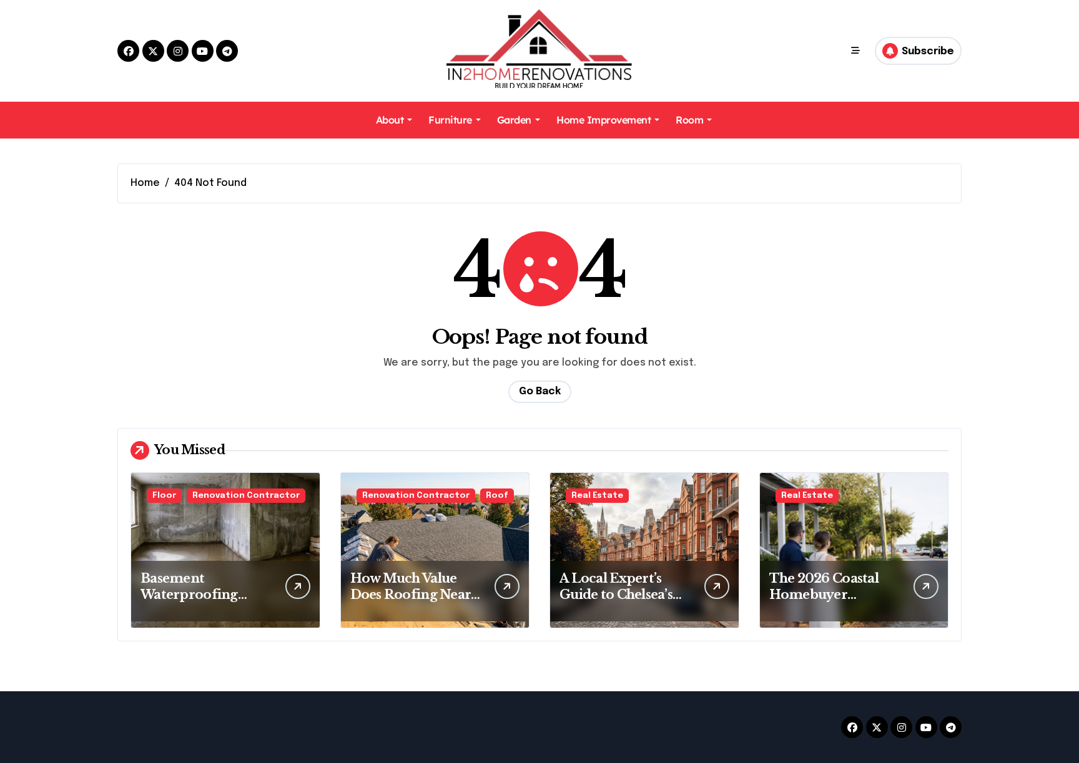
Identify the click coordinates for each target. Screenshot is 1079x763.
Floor (164, 496)
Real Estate (597, 496)
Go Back (540, 391)
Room (689, 120)
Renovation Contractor (246, 496)
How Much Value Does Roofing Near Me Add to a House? (411, 594)
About (390, 120)
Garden (514, 120)
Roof (497, 496)
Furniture (450, 120)
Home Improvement (603, 120)
